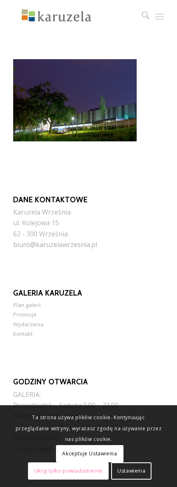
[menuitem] (141, 16)
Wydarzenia (28, 324)
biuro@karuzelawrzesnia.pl (55, 244)
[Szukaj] (141, 16)
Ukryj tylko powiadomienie (68, 470)
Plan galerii (27, 305)
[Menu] (159, 16)
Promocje (25, 314)
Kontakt (23, 333)
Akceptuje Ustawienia (89, 453)
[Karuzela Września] (73, 16)
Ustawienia (131, 470)
